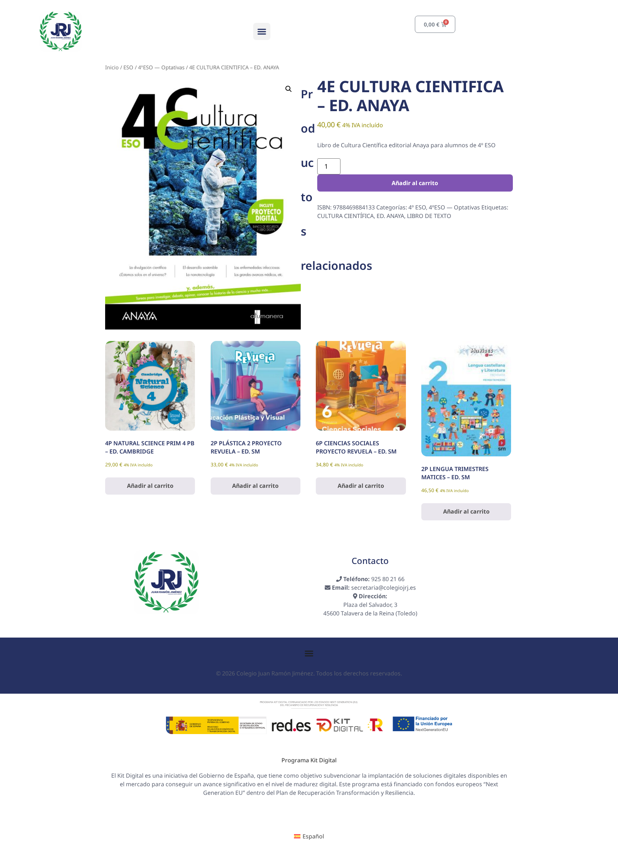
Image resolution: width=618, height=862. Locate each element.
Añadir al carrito (415, 183)
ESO (128, 67)
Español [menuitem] (313, 836)
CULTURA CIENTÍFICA (345, 216)
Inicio (112, 67)
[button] (261, 31)
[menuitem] (309, 836)
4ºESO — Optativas (161, 67)
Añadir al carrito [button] (150, 486)
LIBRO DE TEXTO (429, 216)
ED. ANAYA (390, 216)
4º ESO (417, 207)
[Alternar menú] (309, 653)
